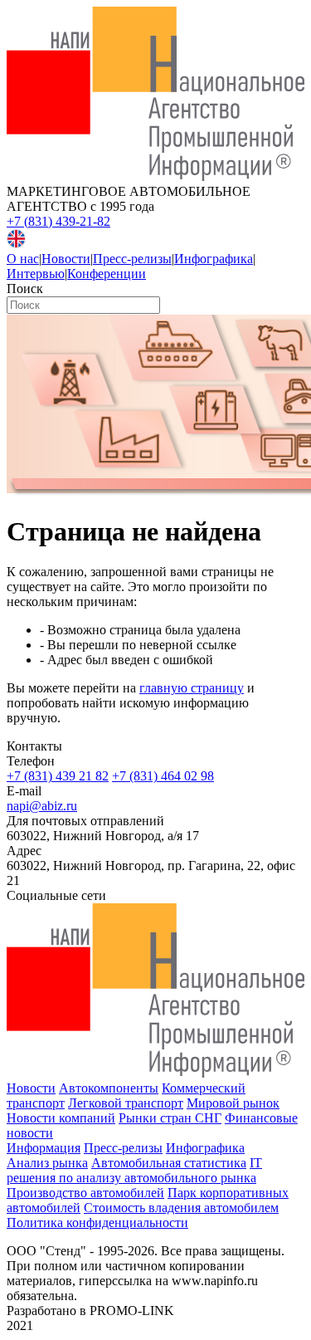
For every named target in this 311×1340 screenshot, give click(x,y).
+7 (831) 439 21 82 (58, 776)
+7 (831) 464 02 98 (163, 776)
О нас (23, 259)
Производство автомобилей (85, 1193)
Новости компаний (61, 1118)
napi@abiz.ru (42, 806)
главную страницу (191, 688)
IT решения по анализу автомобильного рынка (134, 1170)
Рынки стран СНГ (170, 1118)
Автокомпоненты (108, 1088)
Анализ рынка (47, 1163)
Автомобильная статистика (168, 1163)
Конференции (106, 274)
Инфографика (213, 259)
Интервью (36, 274)
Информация (43, 1148)
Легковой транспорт (125, 1103)
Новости (65, 259)
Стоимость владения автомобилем (181, 1208)
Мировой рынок (233, 1103)
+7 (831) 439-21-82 (58, 221)
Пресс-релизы (132, 259)
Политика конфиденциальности (97, 1222)
